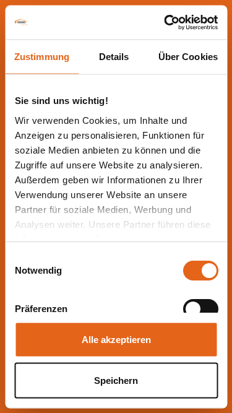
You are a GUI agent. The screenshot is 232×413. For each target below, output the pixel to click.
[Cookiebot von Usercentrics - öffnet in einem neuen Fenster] (165, 22)
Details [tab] (114, 56)
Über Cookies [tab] (188, 56)
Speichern (116, 380)
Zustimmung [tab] (41, 56)
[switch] (200, 309)
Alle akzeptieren (116, 339)
